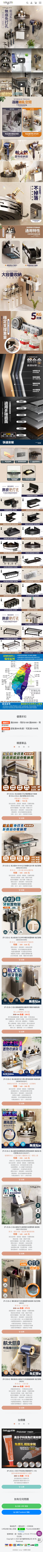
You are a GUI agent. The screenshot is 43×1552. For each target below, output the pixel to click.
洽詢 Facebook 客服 (22, 1512)
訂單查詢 (30, 1526)
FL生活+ (21, 1531)
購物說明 (21, 1526)
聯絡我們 (13, 1526)
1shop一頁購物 (22, 1550)
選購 (22, 818)
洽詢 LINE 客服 (22, 1506)
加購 (22, 1487)
